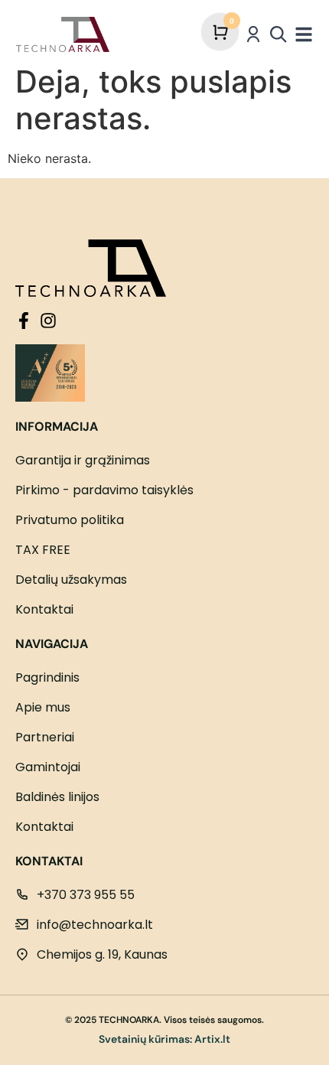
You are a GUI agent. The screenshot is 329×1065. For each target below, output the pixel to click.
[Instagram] (48, 320)
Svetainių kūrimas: (145, 1039)
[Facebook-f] (23, 320)
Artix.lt (212, 1039)
